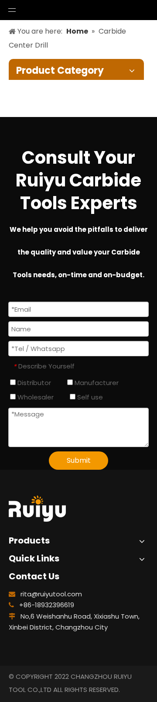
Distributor (33, 382)
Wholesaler (35, 397)
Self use (89, 397)
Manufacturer (96, 382)
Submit (79, 460)
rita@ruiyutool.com (51, 594)
